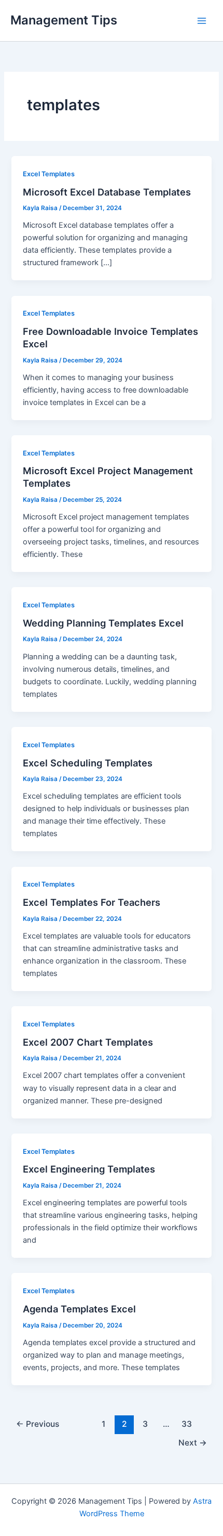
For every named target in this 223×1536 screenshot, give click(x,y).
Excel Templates (49, 174)
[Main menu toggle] (202, 21)
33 (187, 1424)
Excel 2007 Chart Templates (88, 1042)
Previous (37, 1424)
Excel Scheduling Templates (87, 763)
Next (192, 1443)
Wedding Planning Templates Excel (103, 623)
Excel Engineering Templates (89, 1169)
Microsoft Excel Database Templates (107, 192)
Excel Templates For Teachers (91, 902)
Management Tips (63, 20)
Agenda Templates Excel (79, 1308)
